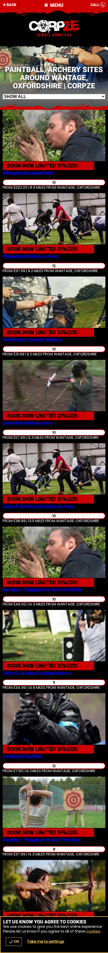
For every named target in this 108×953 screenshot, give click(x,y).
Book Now (42, 166)
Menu (56, 5)
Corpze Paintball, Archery (54, 27)
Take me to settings (45, 941)
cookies (93, 931)
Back (11, 5)
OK (13, 942)
